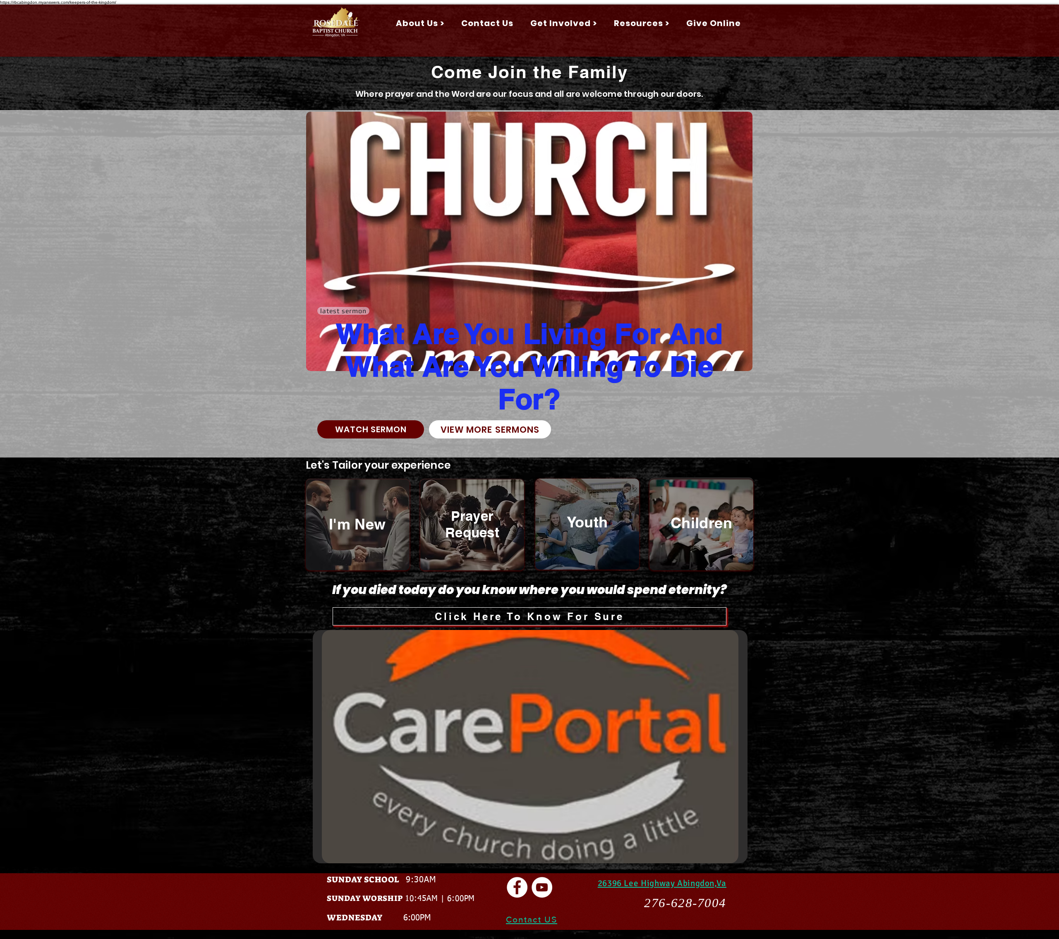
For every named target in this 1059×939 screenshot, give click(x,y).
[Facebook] (517, 887)
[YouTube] (542, 887)
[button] (420, 23)
